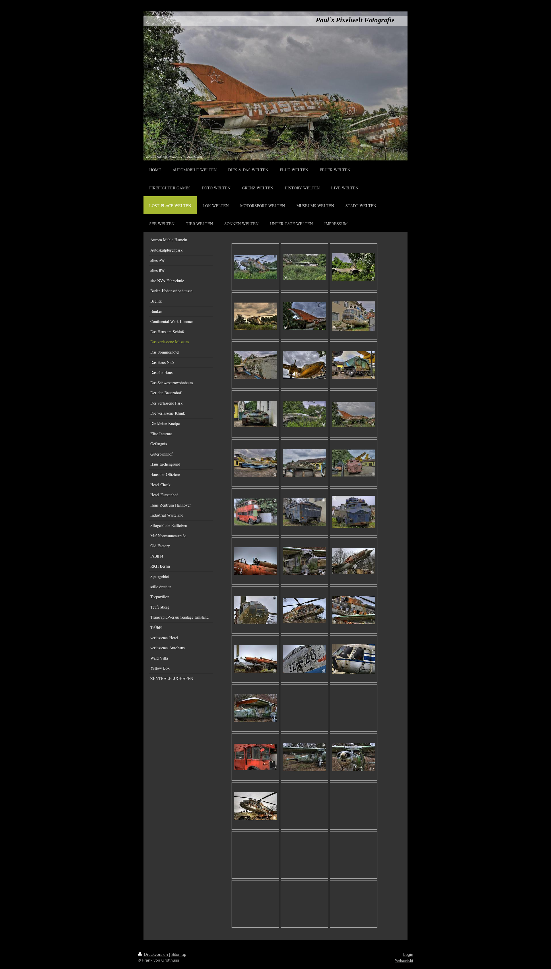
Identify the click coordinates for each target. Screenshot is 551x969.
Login (408, 954)
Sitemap (178, 954)
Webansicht (404, 960)
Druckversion (156, 954)
